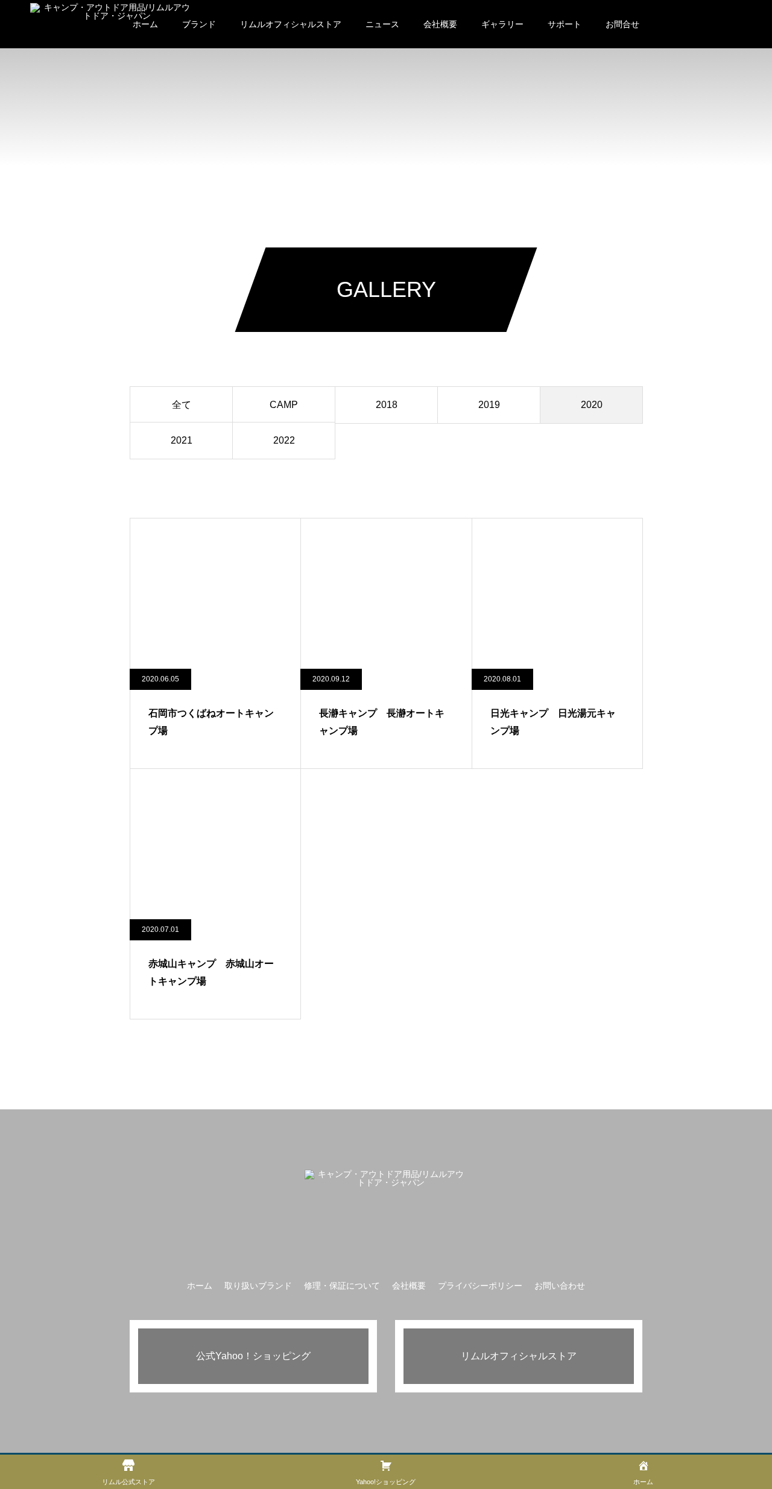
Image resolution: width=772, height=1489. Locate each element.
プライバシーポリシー (480, 1285)
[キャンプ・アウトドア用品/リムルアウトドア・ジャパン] (112, 24)
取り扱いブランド (258, 1285)
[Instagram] (386, 1248)
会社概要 (440, 24)
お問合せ (622, 24)
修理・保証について (342, 1285)
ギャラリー (502, 24)
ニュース (382, 24)
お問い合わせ (559, 1285)
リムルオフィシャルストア (290, 24)
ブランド (199, 24)
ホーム (199, 1285)
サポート (564, 24)
